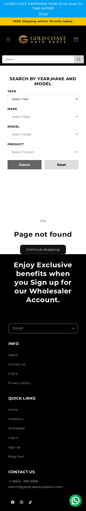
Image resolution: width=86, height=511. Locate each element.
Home (13, 409)
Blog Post (16, 456)
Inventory (15, 419)
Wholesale (16, 428)
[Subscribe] (72, 328)
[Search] (79, 59)
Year (12, 91)
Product (16, 144)
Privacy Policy (19, 383)
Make (12, 109)
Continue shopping (43, 249)
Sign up (14, 447)
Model (13, 126)
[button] (8, 39)
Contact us (16, 364)
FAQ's (13, 374)
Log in (13, 438)
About (13, 355)
